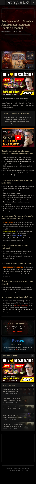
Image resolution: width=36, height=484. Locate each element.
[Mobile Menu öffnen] (33, 2)
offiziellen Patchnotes (21, 305)
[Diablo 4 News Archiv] (32, 385)
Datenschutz (26, 468)
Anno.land (9, 468)
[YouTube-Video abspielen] (18, 137)
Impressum (17, 468)
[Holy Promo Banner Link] (18, 83)
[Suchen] (2, 2)
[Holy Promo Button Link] (32, 355)
